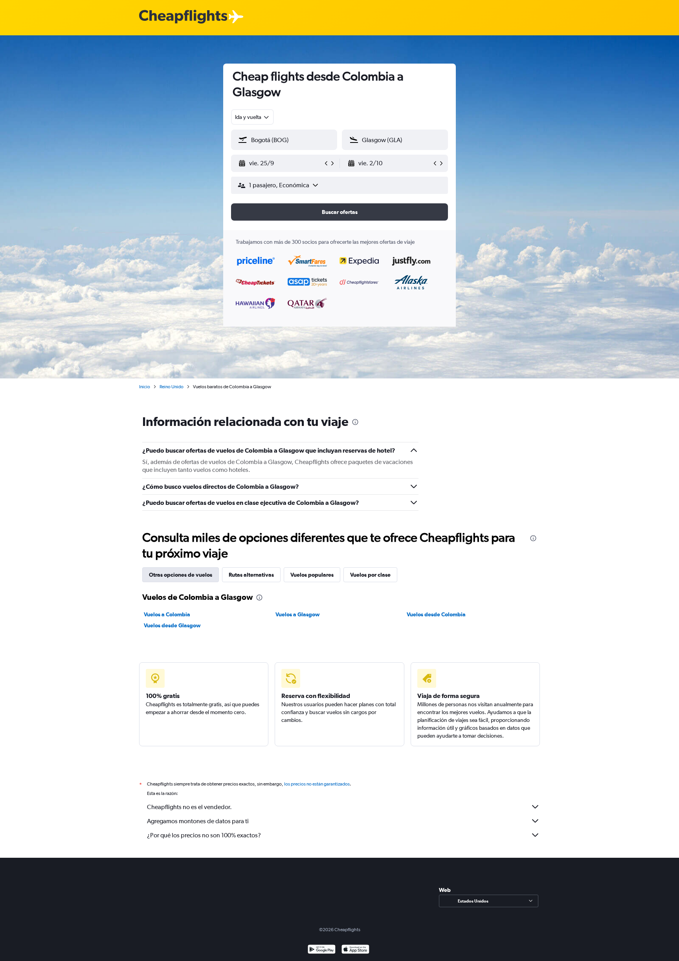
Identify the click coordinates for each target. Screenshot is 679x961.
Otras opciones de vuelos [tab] (180, 575)
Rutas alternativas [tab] (251, 575)
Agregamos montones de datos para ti (198, 821)
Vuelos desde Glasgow (172, 625)
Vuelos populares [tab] (312, 575)
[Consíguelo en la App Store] (355, 950)
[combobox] (252, 117)
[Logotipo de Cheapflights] (183, 17)
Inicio (144, 386)
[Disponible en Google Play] (322, 950)
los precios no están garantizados (317, 784)
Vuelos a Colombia (167, 614)
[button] (280, 163)
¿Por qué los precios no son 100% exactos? (204, 835)
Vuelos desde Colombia (436, 614)
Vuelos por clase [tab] (370, 575)
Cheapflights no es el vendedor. (189, 807)
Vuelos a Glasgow (297, 614)
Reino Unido (172, 386)
